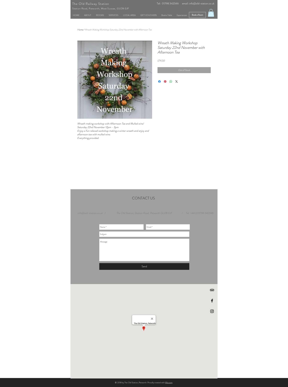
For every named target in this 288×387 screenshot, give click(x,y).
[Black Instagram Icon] (212, 311)
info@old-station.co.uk (201, 3)
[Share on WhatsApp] (171, 81)
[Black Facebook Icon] (212, 300)
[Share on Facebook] (159, 81)
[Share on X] (176, 81)
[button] (211, 13)
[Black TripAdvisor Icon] (212, 290)
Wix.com (168, 382)
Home (80, 29)
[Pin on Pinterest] (165, 81)
